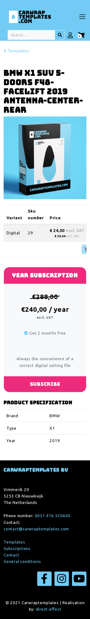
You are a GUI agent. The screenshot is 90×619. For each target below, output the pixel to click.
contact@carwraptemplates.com (36, 528)
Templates (17, 50)
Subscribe (45, 384)
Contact (11, 555)
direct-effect (48, 609)
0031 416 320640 (53, 515)
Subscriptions (17, 548)
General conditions (22, 561)
